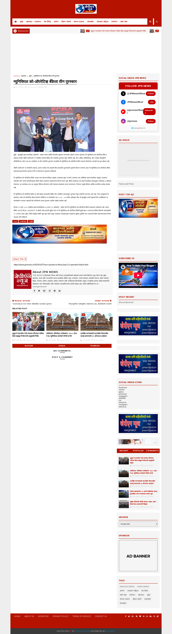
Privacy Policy (60, 616)
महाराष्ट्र (23, 76)
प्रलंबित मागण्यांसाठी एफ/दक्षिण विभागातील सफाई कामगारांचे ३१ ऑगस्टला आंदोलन (94, 334)
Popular (138, 451)
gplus (121, 392)
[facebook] (126, 616)
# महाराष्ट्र (23, 221)
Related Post (19, 308)
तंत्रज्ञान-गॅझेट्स (102, 21)
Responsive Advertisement (138, 160)
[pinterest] (136, 616)
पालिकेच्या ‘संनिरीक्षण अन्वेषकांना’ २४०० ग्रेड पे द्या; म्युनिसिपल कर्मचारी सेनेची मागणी (61, 334)
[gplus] (133, 616)
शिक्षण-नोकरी (66, 21)
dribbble (122, 398)
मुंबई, (45, 87)
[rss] (147, 616)
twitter (122, 390)
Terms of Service (82, 616)
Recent (124, 451)
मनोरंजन (114, 21)
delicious (122, 407)
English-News (127, 586)
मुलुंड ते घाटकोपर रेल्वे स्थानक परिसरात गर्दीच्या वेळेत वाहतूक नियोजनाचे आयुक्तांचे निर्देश (104, 31)
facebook (95, 346)
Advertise (43, 616)
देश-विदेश (47, 21)
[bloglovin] (140, 616)
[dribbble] (143, 616)
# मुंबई (31, 221)
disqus (62, 346)
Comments (152, 451)
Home (16, 76)
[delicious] (157, 616)
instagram (123, 396)
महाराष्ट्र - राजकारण (33, 21)
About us (29, 616)
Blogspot (110, 631)
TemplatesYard (82, 631)
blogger (29, 346)
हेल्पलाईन (123, 603)
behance (122, 402)
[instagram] (154, 616)
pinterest (123, 394)
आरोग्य (56, 21)
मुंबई (21, 21)
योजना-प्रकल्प (79, 21)
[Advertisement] (86, 53)
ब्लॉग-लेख (123, 21)
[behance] (150, 616)
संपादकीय (90, 21)
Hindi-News (143, 586)
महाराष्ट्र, (41, 87)
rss (120, 400)
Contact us (101, 616)
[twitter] (129, 616)
